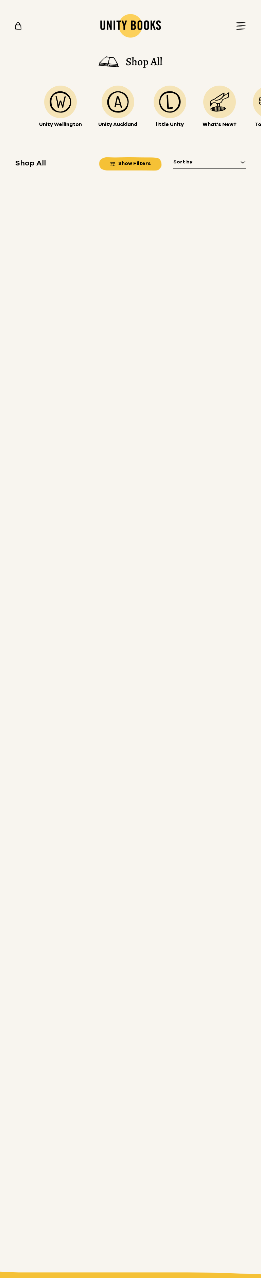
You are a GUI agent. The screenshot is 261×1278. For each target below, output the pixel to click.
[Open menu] (239, 26)
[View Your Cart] (18, 26)
